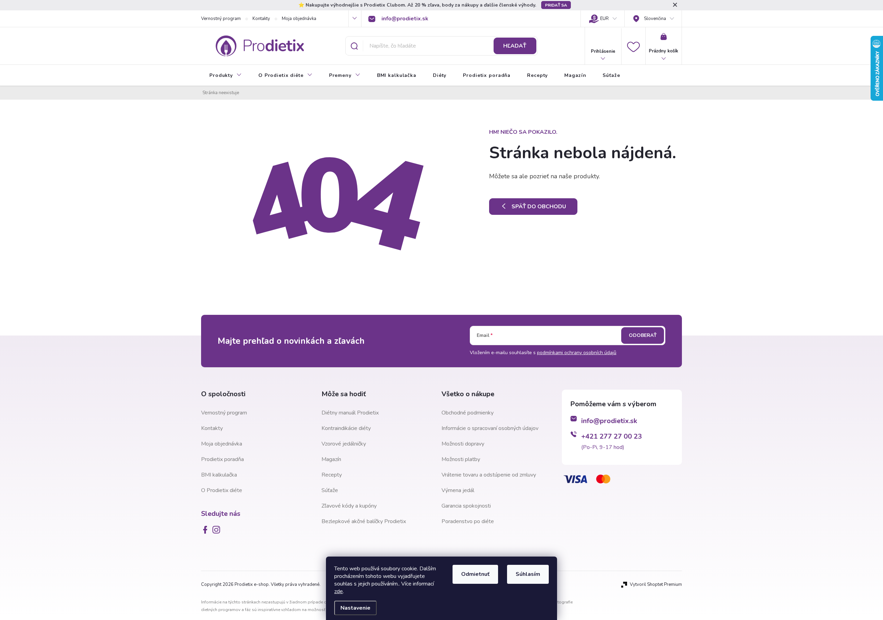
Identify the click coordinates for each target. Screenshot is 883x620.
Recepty (331, 475)
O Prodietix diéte (221, 490)
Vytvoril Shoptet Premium (656, 584)
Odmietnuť (475, 574)
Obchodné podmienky (468, 413)
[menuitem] (225, 75)
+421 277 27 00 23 (611, 436)
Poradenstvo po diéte (468, 521)
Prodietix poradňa (222, 459)
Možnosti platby (461, 459)
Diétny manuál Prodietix (350, 413)
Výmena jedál (458, 490)
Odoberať (643, 335)
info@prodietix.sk (609, 421)
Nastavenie (355, 608)
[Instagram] (217, 529)
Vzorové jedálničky (343, 444)
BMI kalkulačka (219, 475)
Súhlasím (528, 574)
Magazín (331, 459)
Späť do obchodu (539, 206)
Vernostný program (221, 19)
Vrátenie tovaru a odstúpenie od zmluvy (489, 475)
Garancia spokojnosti (466, 506)
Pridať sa (556, 5)
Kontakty (261, 19)
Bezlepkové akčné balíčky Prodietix (363, 521)
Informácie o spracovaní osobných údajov (490, 428)
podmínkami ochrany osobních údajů (576, 352)
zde (338, 591)
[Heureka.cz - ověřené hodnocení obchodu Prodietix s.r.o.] (596, 525)
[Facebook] (206, 529)
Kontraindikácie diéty (346, 428)
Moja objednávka (299, 19)
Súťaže (329, 490)
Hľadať (514, 46)
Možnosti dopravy (463, 444)
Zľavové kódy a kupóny (349, 506)
